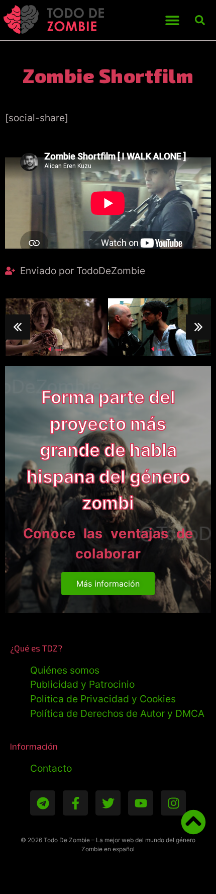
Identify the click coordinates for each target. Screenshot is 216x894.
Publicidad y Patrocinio (82, 684)
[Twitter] (108, 803)
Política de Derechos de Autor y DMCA (117, 713)
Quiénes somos (64, 670)
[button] (172, 20)
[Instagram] (173, 803)
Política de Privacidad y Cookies (103, 699)
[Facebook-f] (75, 803)
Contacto (51, 768)
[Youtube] (140, 803)
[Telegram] (42, 803)
